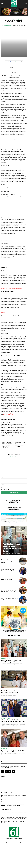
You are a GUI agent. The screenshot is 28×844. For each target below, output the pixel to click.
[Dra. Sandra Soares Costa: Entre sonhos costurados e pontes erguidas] (23, 561)
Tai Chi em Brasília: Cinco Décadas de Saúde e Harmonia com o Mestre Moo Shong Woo (14, 817)
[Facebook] (2, 771)
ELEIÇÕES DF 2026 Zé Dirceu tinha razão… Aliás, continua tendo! (9, 580)
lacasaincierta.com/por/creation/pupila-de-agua (11, 261)
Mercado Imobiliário (6, 658)
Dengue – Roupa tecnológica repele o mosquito (12, 822)
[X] (9, 771)
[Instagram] (6, 771)
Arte (6, 19)
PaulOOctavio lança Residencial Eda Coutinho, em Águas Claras (12, 547)
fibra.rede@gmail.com (8, 414)
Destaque (12, 19)
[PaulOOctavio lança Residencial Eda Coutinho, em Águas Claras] (14, 540)
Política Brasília (5, 718)
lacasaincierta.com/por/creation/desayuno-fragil (11, 288)
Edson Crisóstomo (7, 25)
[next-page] (24, 528)
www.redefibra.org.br (7, 413)
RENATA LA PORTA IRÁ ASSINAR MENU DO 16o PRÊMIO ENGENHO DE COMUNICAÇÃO (7, 445)
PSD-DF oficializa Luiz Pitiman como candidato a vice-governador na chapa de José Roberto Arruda (9, 600)
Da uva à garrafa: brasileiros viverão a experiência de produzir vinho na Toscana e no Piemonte (9, 590)
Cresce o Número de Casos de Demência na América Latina (13, 813)
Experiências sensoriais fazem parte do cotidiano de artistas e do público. (20, 444)
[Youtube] (13, 771)
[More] (21, 61)
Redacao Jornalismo (6, 553)
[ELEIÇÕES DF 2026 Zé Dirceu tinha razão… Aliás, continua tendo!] (23, 580)
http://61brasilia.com (14, 456)
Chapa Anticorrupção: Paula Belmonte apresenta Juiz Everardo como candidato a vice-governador (9, 571)
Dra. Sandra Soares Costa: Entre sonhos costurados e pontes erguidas (8, 561)
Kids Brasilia (19, 19)
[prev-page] (22, 528)
